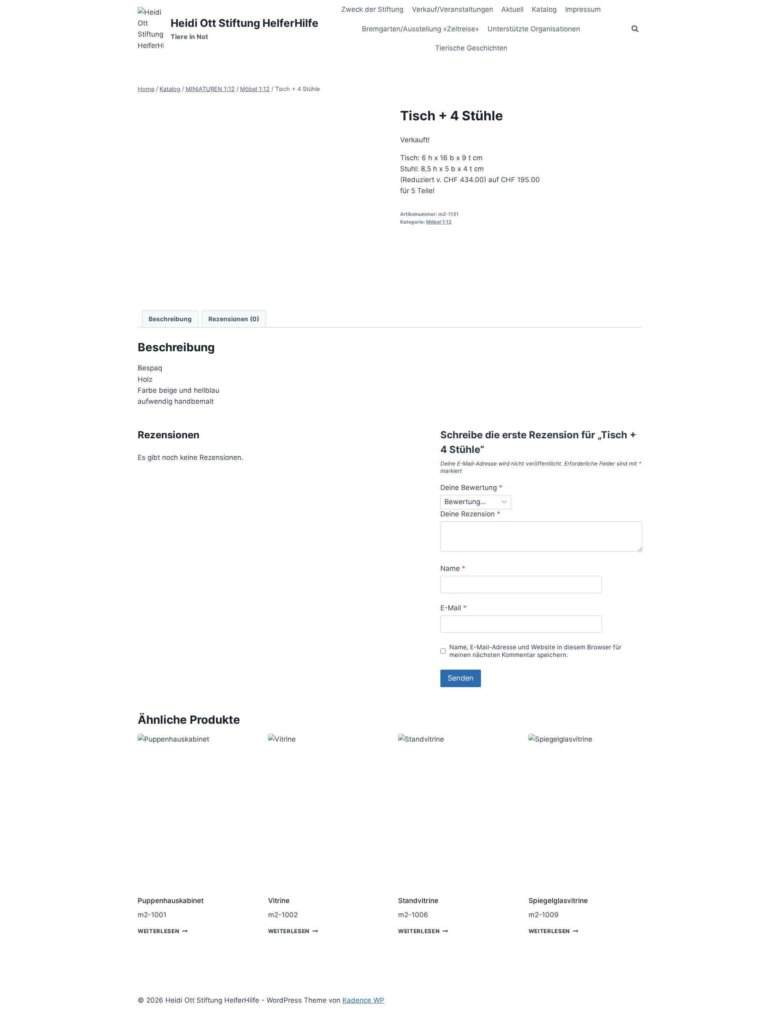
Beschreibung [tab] (170, 319)
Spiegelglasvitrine (558, 901)
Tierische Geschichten (471, 48)
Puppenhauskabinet (171, 901)
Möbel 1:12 (438, 222)
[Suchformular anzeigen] (635, 29)
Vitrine (279, 901)
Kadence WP (363, 1000)
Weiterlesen (158, 931)
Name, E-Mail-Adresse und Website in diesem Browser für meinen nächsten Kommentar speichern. (535, 651)
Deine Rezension (470, 514)
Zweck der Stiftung (372, 9)
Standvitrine (418, 901)
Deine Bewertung (471, 487)
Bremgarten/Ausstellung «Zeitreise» (420, 29)
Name (453, 568)
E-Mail (453, 608)
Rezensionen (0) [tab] (233, 319)
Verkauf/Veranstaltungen (452, 9)
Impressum (583, 9)
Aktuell (512, 9)
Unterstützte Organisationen (534, 29)
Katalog (544, 9)
